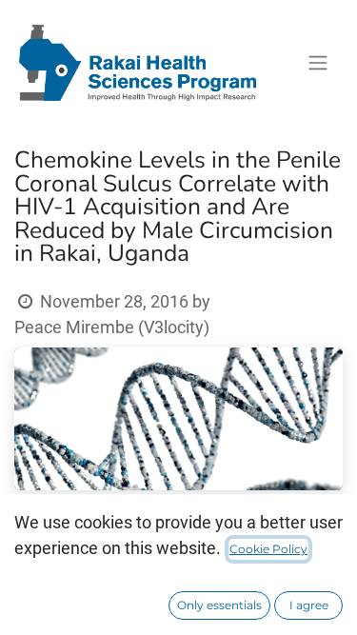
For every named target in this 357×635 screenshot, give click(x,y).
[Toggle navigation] (318, 63)
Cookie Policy (268, 549)
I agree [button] (308, 605)
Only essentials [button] (219, 605)
